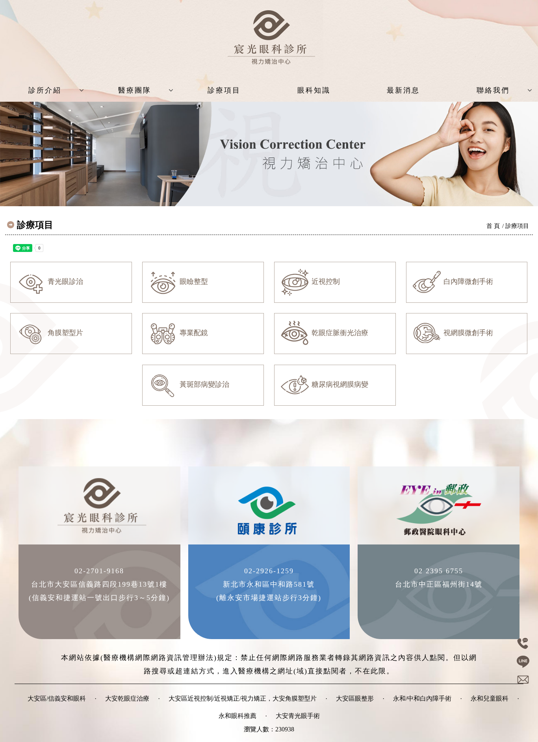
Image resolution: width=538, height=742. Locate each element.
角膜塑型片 (64, 333)
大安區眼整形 (355, 698)
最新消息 (403, 90)
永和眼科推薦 (237, 715)
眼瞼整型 (193, 281)
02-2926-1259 (269, 571)
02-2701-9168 (99, 571)
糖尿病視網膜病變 (339, 384)
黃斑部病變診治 (203, 384)
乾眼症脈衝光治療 (339, 333)
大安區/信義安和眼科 (57, 698)
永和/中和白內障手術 (422, 698)
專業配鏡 (193, 333)
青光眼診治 (64, 281)
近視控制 (325, 281)
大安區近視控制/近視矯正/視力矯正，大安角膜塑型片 (243, 698)
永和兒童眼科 (489, 698)
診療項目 (224, 90)
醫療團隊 (134, 90)
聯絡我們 (493, 90)
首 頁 (493, 226)
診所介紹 (44, 90)
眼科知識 (313, 90)
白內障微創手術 (467, 281)
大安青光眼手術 (298, 715)
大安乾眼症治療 (127, 698)
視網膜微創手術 (467, 333)
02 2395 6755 (438, 571)
